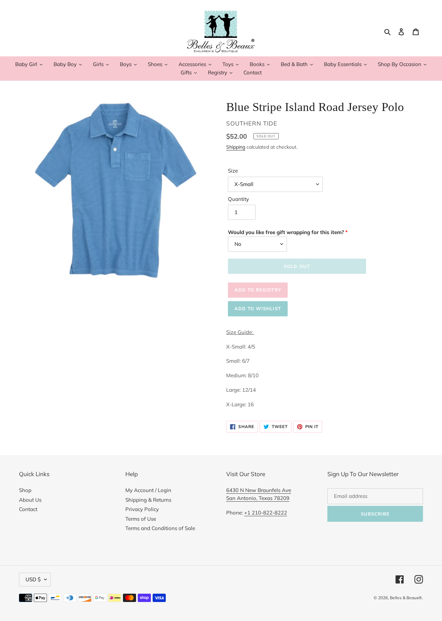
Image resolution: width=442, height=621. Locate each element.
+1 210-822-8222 (265, 512)
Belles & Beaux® (406, 597)
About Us (30, 500)
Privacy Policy (142, 509)
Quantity (238, 199)
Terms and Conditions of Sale (160, 528)
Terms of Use (140, 519)
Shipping (235, 147)
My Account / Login (148, 490)
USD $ (33, 579)
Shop (25, 490)
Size (233, 170)
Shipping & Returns (148, 500)
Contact (28, 509)
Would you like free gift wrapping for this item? (286, 232)
